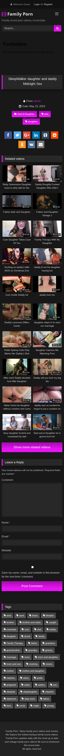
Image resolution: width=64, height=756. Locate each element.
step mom (30, 698)
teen (9, 705)
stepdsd (49, 691)
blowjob (50, 615)
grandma (50, 643)
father (34, 643)
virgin (36, 705)
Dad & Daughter (26, 114)
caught (52, 622)
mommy (33, 664)
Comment (7, 480)
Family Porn (19, 14)
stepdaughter (30, 691)
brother (10, 622)
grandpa (32, 650)
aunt (21, 615)
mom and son (14, 664)
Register (48, 4)
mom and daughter (48, 657)
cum (27, 629)
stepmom (11, 698)
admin (37, 101)
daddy (52, 629)
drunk (27, 636)
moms (49, 664)
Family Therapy (15, 643)
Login (37, 4)
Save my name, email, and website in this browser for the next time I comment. (31, 574)
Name (6, 522)
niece (26, 678)
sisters (41, 684)
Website (6, 550)
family (41, 636)
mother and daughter (33, 670)
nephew (11, 678)
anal (9, 615)
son (55, 684)
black (35, 615)
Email (6, 536)
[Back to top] (53, 746)
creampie (11, 629)
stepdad (11, 691)
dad (46, 114)
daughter (32, 121)
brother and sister (31, 622)
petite (40, 678)
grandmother (13, 650)
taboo (46, 698)
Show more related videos (32, 447)
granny (49, 650)
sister (27, 684)
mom (27, 657)
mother (10, 670)
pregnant (11, 684)
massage (11, 657)
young (50, 705)
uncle (22, 705)
